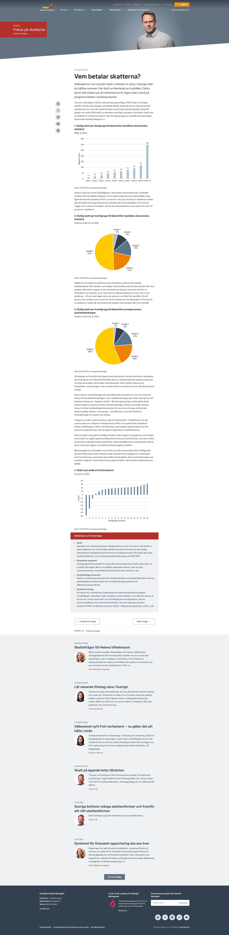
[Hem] (47, 7)
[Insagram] (179, 917)
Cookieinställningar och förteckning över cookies (71, 927)
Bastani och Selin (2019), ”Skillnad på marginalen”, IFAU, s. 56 (125, 606)
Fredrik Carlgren (20, 33)
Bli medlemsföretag (98, 927)
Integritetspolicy (46, 927)
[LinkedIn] (58, 117)
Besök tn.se (123, 910)
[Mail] (58, 124)
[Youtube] (186, 917)
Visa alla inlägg (114, 877)
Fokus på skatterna (29, 29)
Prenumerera (183, 903)
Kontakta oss (44, 908)
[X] (58, 110)
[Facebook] (58, 104)
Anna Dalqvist (184, 927)
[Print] (58, 130)
